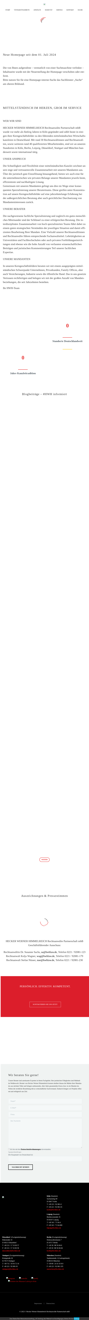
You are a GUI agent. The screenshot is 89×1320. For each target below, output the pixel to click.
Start (7, 10)
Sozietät (48, 10)
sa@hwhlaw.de (49, 952)
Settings (76, 1319)
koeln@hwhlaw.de (53, 1210)
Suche (80, 10)
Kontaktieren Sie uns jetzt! (45, 1004)
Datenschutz (50, 1303)
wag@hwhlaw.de (46, 956)
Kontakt (70, 10)
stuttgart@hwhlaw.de (10, 1269)
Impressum (38, 1303)
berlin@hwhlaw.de (54, 1251)
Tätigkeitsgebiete (22, 10)
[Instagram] (10, 1278)
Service (59, 10)
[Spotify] (34, 1278)
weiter (44, 859)
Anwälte (37, 10)
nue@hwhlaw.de (45, 960)
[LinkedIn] (23, 1278)
